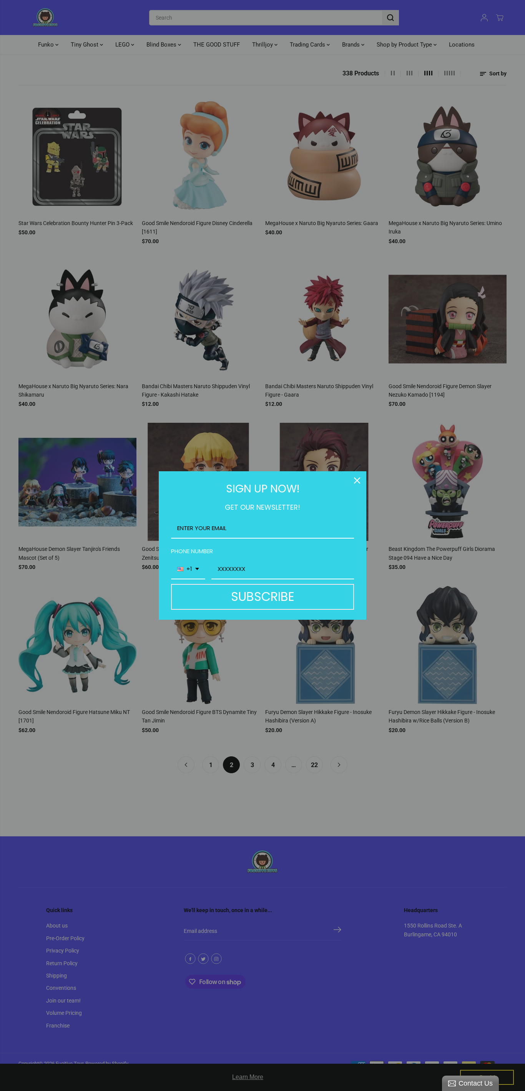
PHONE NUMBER (192, 551)
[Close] (357, 480)
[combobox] (188, 569)
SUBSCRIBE (262, 596)
